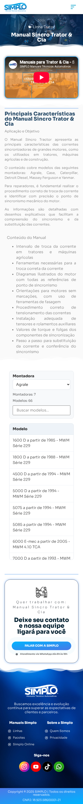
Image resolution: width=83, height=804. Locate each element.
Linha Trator (44, 26)
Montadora (23, 376)
